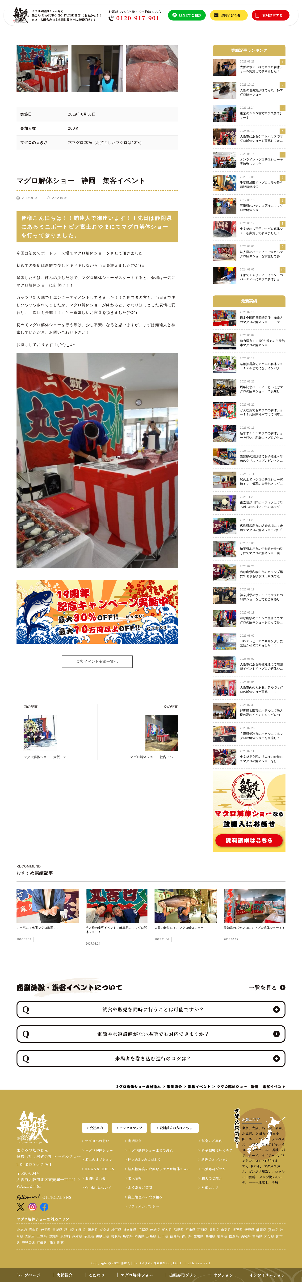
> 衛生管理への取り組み (144, 1197)
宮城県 (57, 1229)
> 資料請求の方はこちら (175, 1127)
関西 (52, 1242)
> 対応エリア (208, 1187)
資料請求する (272, 15)
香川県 (187, 1236)
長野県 (238, 1229)
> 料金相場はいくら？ (215, 1150)
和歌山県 (102, 1236)
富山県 (190, 1229)
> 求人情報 (133, 1178)
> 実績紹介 (133, 1140)
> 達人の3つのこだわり (143, 1159)
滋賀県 (54, 1236)
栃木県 (167, 1229)
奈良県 (89, 1236)
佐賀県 (234, 1236)
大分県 (269, 1236)
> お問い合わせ (94, 1178)
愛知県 (273, 1229)
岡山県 (139, 1236)
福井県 (214, 1229)
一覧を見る (263, 987)
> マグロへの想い (95, 1140)
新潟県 (249, 1229)
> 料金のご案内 (210, 1140)
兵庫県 (77, 1236)
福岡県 (222, 1236)
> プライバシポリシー (142, 1206)
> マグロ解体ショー (97, 1150)
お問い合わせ (231, 15)
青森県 (34, 1229)
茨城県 (155, 1229)
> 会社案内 (95, 1127)
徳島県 (175, 1236)
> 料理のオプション (213, 1159)
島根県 (128, 1236)
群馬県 (179, 1229)
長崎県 (246, 1236)
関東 (60, 1242)
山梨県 (226, 1229)
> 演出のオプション (97, 1159)
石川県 (202, 1229)
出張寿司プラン (183, 1275)
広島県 (151, 1236)
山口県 (163, 1236)
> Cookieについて (96, 1187)
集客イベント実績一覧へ (97, 662)
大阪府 (30, 1236)
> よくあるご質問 (138, 1187)
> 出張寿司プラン (212, 1168)
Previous (13, 612)
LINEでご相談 (190, 15)
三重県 (42, 1236)
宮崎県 (257, 1236)
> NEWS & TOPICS (98, 1168)
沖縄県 (42, 1242)
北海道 (22, 1229)
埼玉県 (116, 1229)
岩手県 (45, 1229)
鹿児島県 (28, 1242)
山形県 (81, 1229)
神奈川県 (129, 1229)
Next (181, 612)
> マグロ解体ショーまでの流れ (149, 1150)
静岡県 (261, 1229)
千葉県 (143, 1229)
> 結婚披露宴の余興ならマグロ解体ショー (157, 1168)
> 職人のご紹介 (210, 1178)
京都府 (65, 1236)
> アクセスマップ (129, 1127)
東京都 (104, 1229)
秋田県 (69, 1229)
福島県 (93, 1229)
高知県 (210, 1236)
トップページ (29, 1275)
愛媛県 (198, 1236)
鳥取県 (116, 1236)
